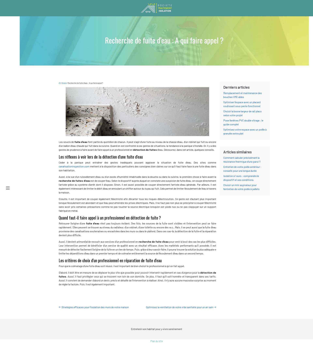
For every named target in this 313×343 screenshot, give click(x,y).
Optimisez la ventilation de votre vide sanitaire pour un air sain (179, 307)
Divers (64, 83)
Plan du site (156, 341)
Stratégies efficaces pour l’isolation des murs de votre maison (95, 307)
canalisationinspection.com (74, 166)
